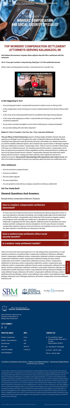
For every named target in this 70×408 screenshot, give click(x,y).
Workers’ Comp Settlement (8, 340)
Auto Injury (4, 346)
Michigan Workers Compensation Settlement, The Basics (20, 198)
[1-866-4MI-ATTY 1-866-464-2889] (66, 3)
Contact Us (68, 267)
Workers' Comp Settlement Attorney (38, 362)
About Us (26, 346)
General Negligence (6, 352)
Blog (25, 340)
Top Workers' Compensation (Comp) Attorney (14, 362)
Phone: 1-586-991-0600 (54, 350)
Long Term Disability (7, 349)
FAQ (25, 343)
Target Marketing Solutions (61, 404)
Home (25, 337)
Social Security (5, 343)
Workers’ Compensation (8, 337)
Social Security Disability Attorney (59, 362)
